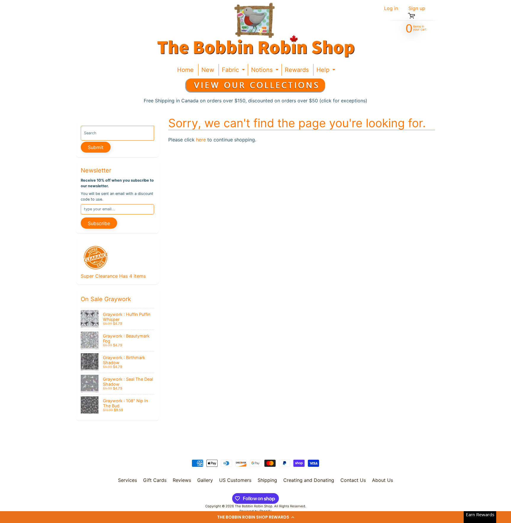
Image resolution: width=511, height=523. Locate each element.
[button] (255, 517)
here (201, 140)
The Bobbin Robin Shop (253, 506)
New (207, 69)
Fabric (234, 71)
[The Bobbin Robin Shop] (253, 29)
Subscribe (99, 223)
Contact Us (353, 480)
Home (185, 69)
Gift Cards (154, 480)
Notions (265, 71)
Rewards (297, 69)
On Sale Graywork (106, 299)
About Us (382, 480)
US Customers (235, 480)
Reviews (182, 480)
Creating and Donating (308, 480)
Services (127, 480)
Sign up (416, 8)
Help (326, 71)
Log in (391, 8)
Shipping (267, 480)
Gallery (205, 480)
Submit (96, 147)
